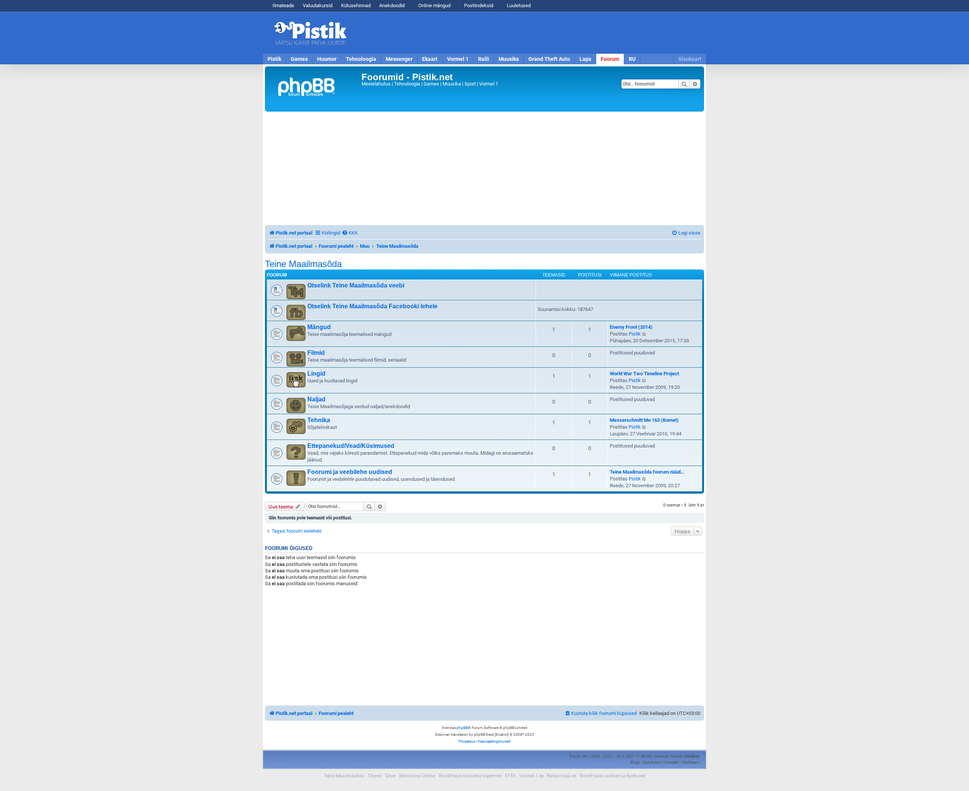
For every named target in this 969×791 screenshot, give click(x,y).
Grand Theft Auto (549, 59)
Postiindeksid (478, 5)
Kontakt (672, 762)
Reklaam (691, 762)
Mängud (319, 327)
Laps (585, 59)
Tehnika (318, 420)
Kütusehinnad (356, 5)
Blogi (635, 762)
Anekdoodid (392, 5)
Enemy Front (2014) (631, 327)
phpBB (462, 728)
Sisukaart (689, 59)
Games (299, 59)
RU (632, 59)
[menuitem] (350, 232)
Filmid (316, 353)
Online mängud (433, 5)
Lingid (316, 373)
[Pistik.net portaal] (314, 89)
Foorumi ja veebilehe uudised (349, 472)
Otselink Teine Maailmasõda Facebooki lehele (372, 306)
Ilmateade (283, 5)
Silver (390, 776)
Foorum (610, 59)
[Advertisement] (528, 33)
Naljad (316, 399)
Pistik (274, 59)
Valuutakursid (317, 5)
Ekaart (430, 59)
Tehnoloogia (361, 59)
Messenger (399, 59)
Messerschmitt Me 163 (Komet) (644, 420)
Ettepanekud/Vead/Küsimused (350, 446)
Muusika (509, 59)
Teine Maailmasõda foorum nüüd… (647, 472)
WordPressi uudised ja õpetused (612, 776)
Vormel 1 (458, 59)
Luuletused (518, 5)
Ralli (483, 59)
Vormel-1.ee (531, 776)
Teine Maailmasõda (303, 264)
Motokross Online (417, 776)
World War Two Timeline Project (644, 373)
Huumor (327, 59)
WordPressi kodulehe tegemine (470, 776)
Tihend (375, 776)
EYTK (510, 776)
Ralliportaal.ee (561, 776)
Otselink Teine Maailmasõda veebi (355, 285)
